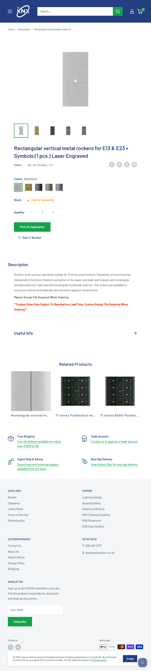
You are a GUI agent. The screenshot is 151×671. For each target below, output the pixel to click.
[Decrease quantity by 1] (32, 212)
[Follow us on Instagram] (10, 647)
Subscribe (20, 621)
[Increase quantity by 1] (53, 212)
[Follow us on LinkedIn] (18, 647)
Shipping (13, 569)
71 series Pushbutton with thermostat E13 (88, 415)
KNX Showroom (91, 520)
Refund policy (16, 520)
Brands (12, 497)
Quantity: (19, 212)
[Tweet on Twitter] (127, 164)
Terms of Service (18, 515)
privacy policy (100, 660)
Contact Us (14, 545)
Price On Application (32, 227)
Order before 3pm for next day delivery (114, 464)
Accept (130, 658)
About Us (13, 551)
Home (11, 29)
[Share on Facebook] (112, 164)
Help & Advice (16, 557)
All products (24, 29)
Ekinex (18, 165)
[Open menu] (10, 11)
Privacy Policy (16, 563)
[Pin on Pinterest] (119, 164)
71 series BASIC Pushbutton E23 (125, 415)
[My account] (132, 11)
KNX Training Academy (96, 515)
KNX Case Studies (93, 526)
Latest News (15, 509)
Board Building (91, 503)
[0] (139, 11)
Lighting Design (92, 497)
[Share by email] (134, 164)
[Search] (118, 11)
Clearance (14, 503)
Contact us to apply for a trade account (114, 441)
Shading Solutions (93, 509)
